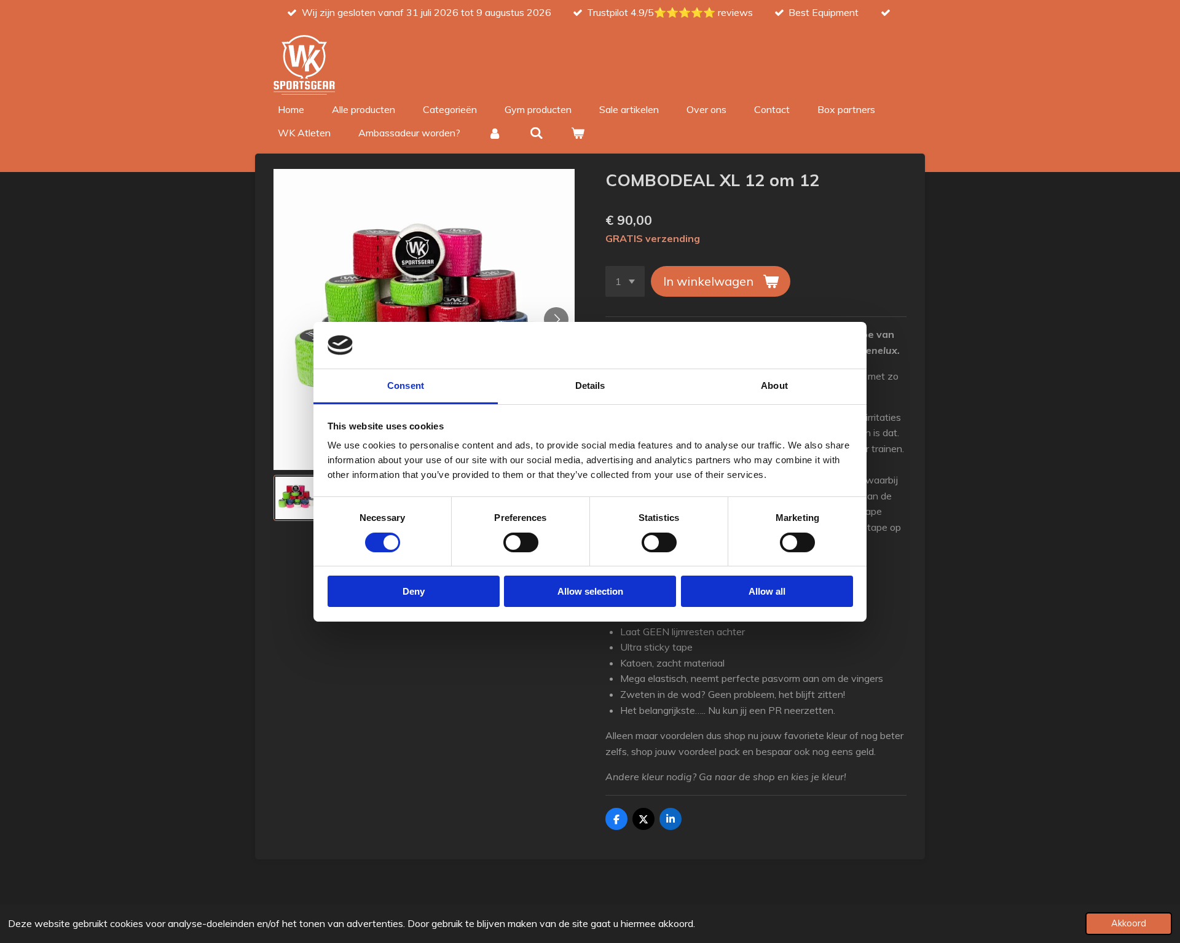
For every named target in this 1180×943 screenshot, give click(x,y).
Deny (414, 591)
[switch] (520, 542)
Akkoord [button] (1128, 923)
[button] (296, 498)
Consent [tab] (405, 385)
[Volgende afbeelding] (556, 319)
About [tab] (774, 385)
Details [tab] (590, 385)
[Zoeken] (536, 132)
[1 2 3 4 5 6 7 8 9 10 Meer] (625, 281)
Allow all (767, 591)
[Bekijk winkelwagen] (578, 132)
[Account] (495, 132)
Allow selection (590, 591)
